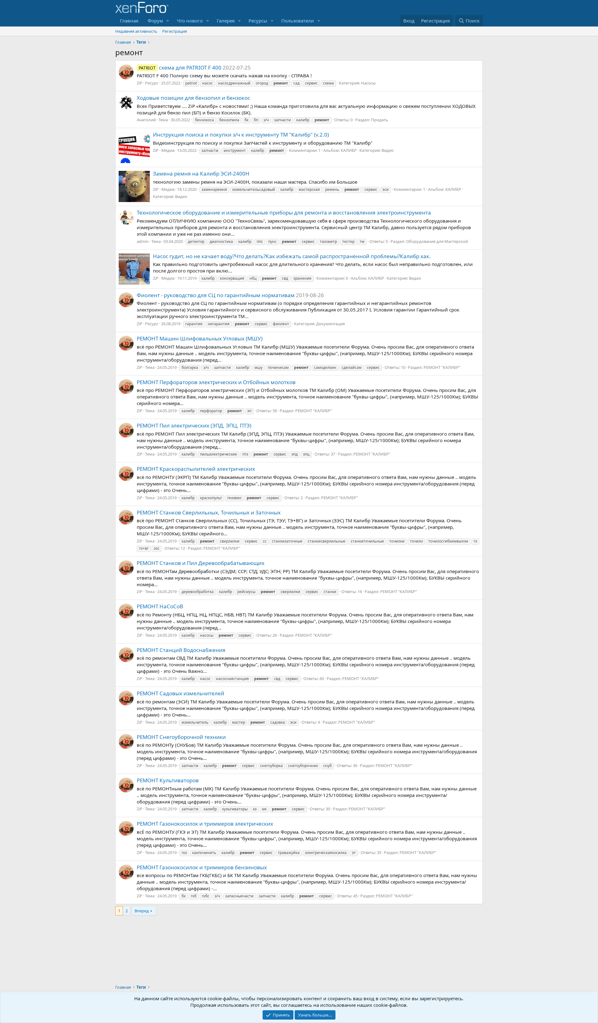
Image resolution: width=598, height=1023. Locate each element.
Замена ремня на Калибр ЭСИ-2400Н (201, 173)
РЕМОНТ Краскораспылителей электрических (196, 468)
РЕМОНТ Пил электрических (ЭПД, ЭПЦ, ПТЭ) (194, 425)
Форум (155, 20)
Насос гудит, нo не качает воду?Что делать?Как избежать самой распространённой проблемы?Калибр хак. (292, 256)
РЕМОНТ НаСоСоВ (160, 606)
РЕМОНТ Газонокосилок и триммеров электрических (205, 823)
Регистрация (174, 31)
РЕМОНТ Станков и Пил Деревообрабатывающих (200, 563)
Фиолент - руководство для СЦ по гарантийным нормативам (216, 295)
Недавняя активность (136, 31)
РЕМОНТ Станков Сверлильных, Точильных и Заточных (209, 512)
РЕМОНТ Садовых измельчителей (180, 693)
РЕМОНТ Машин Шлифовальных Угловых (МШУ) (200, 338)
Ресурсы (258, 20)
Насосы (368, 83)
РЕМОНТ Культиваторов (168, 780)
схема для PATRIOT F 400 (180, 67)
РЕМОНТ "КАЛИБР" (442, 367)
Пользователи (297, 20)
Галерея (226, 20)
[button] (168, 21)
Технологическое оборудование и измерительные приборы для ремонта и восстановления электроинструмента (284, 212)
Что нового (190, 20)
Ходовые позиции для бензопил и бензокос (193, 97)
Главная (129, 20)
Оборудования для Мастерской (437, 241)
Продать (379, 120)
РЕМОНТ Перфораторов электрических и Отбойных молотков (216, 382)
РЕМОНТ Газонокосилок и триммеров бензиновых (202, 867)
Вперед (142, 911)
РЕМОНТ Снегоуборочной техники (181, 737)
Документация (330, 323)
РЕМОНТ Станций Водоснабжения (181, 650)
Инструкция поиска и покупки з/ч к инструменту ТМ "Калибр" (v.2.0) (241, 134)
